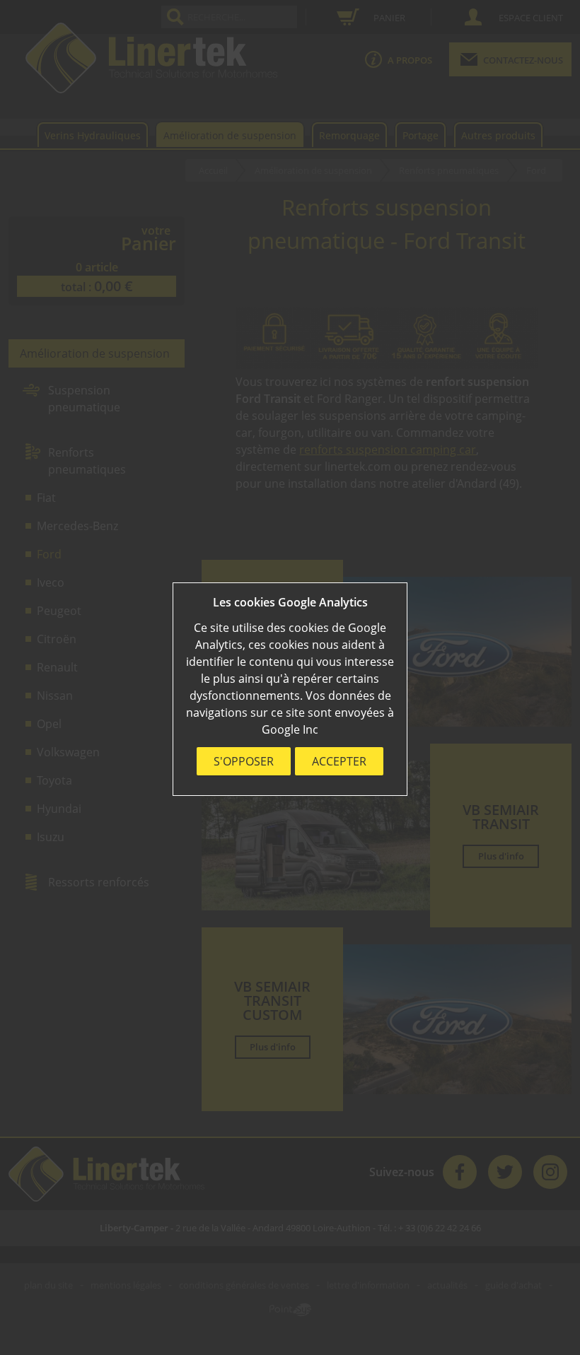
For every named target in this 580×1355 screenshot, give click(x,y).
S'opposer (244, 761)
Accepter (339, 761)
